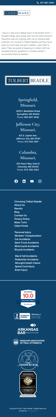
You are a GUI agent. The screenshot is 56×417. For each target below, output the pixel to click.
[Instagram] (40, 181)
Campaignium (32, 411)
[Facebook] (16, 181)
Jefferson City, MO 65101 (28, 138)
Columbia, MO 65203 (28, 166)
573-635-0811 (31, 141)
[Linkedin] (24, 181)
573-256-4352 (31, 169)
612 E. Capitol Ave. (28, 135)
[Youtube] (32, 181)
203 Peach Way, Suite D (28, 163)
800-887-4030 (31, 117)
